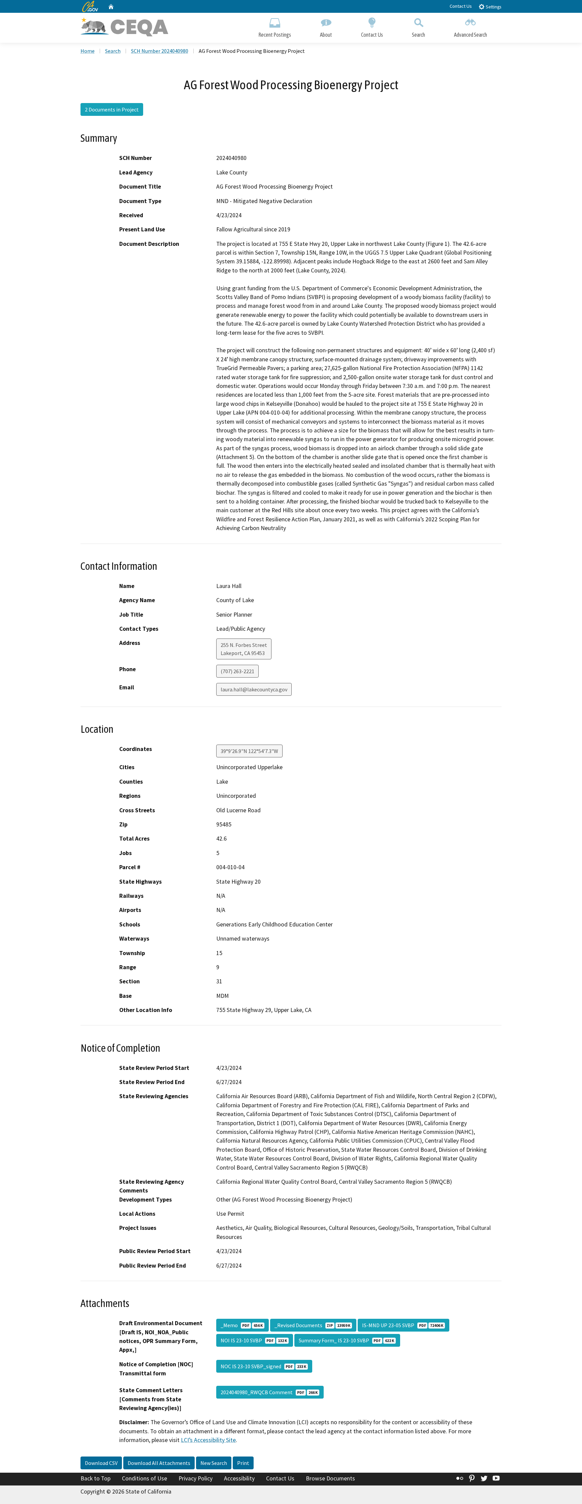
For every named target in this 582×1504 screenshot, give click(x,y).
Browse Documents (330, 1478)
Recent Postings (274, 35)
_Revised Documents (312, 1325)
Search (418, 35)
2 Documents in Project (112, 109)
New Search (213, 1463)
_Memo (242, 1325)
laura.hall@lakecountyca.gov (254, 689)
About (326, 35)
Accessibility (239, 1478)
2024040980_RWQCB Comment (269, 1392)
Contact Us (461, 6)
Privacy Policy (196, 1478)
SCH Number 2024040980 (159, 50)
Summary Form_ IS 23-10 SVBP (346, 1340)
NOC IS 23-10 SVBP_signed (263, 1366)
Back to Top (95, 1478)
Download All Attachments (159, 1463)
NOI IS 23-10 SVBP (254, 1340)
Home (87, 50)
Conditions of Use (144, 1478)
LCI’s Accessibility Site (208, 1440)
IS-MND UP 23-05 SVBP (402, 1325)
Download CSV (101, 1463)
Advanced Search (470, 35)
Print (243, 1463)
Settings (493, 7)
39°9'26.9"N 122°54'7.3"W (249, 751)
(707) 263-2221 (237, 671)
